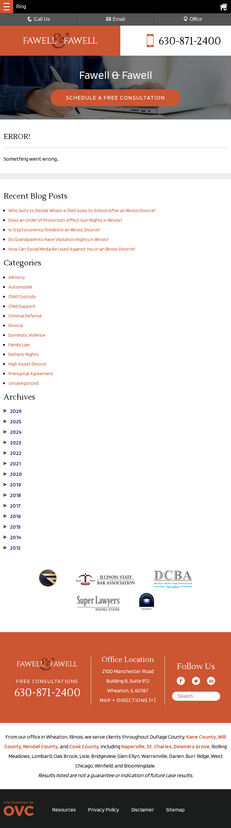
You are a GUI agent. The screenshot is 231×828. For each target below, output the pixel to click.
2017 (12, 506)
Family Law (19, 345)
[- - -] (6, 6)
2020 (13, 474)
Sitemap (175, 809)
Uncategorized (23, 383)
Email (119, 19)
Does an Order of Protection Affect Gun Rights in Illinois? (65, 220)
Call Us (42, 19)
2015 (12, 527)
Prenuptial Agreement (30, 373)
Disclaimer (142, 809)
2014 (12, 537)
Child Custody (22, 296)
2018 (12, 495)
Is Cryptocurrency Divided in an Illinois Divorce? (54, 230)
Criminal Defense (25, 316)
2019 (12, 485)
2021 (12, 464)
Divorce (15, 325)
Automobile (20, 287)
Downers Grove (192, 746)
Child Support (21, 306)
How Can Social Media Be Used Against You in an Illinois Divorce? (71, 249)
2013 (12, 548)
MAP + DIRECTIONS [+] (128, 700)
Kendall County (40, 746)
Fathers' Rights (23, 354)
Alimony (16, 277)
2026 (13, 411)
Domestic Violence (26, 335)
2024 (13, 432)
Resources (64, 809)
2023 (12, 443)
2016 (12, 516)
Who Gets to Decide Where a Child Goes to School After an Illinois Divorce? (82, 210)
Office (196, 19)
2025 (12, 422)
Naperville (133, 746)
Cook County (84, 746)
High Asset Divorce (27, 364)
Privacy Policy (103, 809)
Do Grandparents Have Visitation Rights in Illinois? (58, 239)
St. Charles (159, 746)
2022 (12, 453)
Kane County (201, 737)
